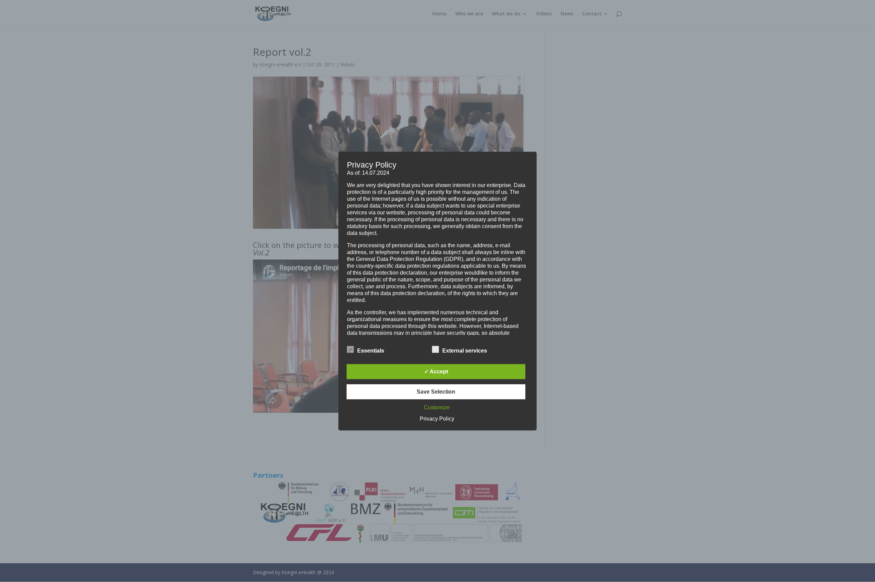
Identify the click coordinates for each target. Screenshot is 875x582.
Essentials (370, 350)
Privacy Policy (437, 418)
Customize (437, 407)
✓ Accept (436, 371)
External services (464, 350)
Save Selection (436, 391)
